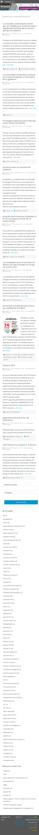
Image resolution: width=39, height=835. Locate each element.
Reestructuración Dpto (10, 694)
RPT (4, 704)
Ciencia (5, 544)
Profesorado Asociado (10, 683)
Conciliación (6, 554)
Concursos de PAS (8, 558)
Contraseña (8, 493)
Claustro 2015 (9, 365)
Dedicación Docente (9, 575)
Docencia (6, 578)
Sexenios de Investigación (11, 725)
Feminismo (6, 596)
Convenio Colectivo (9, 561)
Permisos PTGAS (8, 662)
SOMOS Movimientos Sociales (12, 739)
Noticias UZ (13, 69)
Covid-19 (8, 161)
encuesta (24, 211)
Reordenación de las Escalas (12, 697)
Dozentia (6, 582)
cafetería (18, 211)
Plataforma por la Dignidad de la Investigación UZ (18, 808)
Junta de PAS (7, 617)
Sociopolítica (17, 355)
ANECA (7, 69)
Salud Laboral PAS (8, 715)
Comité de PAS (7, 788)
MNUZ (7, 257)
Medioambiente (10, 436)
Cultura (5, 571)
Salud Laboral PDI (8, 718)
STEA (4, 774)
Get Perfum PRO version (33, 827)
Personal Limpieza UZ (10, 673)
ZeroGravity (30, 817)
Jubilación (6, 613)
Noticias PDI (7, 645)
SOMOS (5, 736)
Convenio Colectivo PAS (10, 565)
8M (4, 516)
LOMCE (5, 359)
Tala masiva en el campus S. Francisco (19, 444)
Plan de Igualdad (8, 676)
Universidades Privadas (28, 69)
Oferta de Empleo (8, 652)
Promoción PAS (8, 687)
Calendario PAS (7, 537)
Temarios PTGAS (8, 757)
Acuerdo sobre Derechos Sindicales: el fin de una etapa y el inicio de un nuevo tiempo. (19, 218)
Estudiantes (23, 357)
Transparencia (7, 760)
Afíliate (5, 785)
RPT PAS (6, 708)
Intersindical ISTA (8, 781)
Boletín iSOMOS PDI (9, 533)
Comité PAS (6, 550)
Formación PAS (8, 599)
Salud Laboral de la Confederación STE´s (15, 778)
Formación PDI (7, 603)
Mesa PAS (6, 631)
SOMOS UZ (7, 34)
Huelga (30, 357)
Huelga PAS (6, 610)
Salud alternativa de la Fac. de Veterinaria (16, 418)
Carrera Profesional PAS (10, 540)
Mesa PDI (6, 634)
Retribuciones (17, 300)
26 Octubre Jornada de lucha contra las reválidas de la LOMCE (18, 306)
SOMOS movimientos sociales (12, 805)
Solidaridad (21, 257)
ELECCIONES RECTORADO (11, 585)
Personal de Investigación (11, 669)
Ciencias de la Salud (9, 547)
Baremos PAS (7, 530)
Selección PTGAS (8, 722)
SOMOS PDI (7, 746)
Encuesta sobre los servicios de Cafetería (16, 168)
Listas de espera (8, 620)
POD (4, 680)
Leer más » (10, 65)
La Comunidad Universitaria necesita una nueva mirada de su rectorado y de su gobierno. (19, 77)
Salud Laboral (7, 711)
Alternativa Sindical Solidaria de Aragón (19, 822)
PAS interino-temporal (10, 659)
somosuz (7, 173)
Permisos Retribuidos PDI (11, 666)
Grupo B (5, 606)
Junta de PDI (7, 795)
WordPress (31, 825)
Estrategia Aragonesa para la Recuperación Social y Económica (19, 121)
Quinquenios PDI (8, 690)
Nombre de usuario (10, 485)
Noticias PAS (7, 641)
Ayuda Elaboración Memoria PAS (13, 526)
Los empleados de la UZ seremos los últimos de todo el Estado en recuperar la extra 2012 (19, 264)
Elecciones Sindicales (9, 589)
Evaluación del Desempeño (11, 592)
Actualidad (6, 519)
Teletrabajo (6, 753)
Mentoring (6, 627)
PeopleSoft (6, 771)
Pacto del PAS (7, 655)
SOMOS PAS (7, 743)
